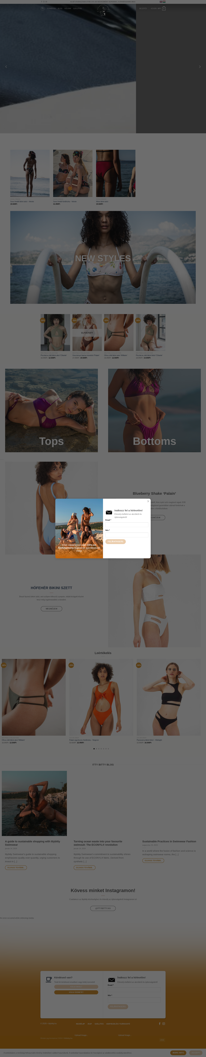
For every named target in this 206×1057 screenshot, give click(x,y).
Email (108, 520)
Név (107, 530)
